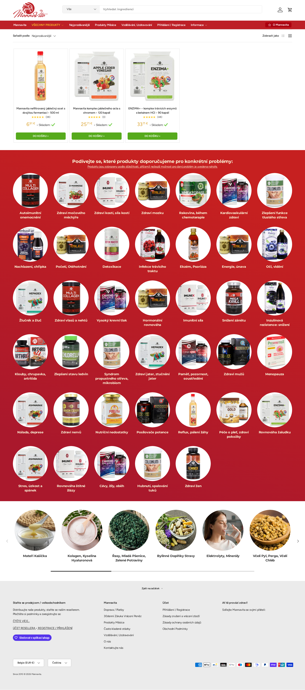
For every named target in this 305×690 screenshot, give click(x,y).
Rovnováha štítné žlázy (71, 488)
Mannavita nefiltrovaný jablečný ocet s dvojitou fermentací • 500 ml (40, 110)
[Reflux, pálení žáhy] (193, 409)
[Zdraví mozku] (152, 190)
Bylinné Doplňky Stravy (176, 556)
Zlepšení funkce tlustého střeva (274, 215)
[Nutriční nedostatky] (111, 409)
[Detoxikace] (111, 244)
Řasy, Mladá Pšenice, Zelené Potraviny (129, 558)
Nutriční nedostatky (111, 432)
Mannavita (19, 25)
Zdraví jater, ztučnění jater (152, 376)
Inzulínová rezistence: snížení (275, 322)
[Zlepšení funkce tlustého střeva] (274, 190)
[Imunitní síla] (193, 297)
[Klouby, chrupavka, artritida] (30, 351)
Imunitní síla (193, 320)
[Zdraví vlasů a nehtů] (71, 297)
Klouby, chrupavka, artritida (30, 376)
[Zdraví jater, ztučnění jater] (152, 351)
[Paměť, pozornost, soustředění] (193, 351)
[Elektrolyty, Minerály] (222, 530)
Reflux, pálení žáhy (193, 432)
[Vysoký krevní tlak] (111, 297)
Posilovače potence (152, 432)
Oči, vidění (274, 267)
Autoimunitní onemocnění (30, 215)
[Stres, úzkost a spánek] (30, 463)
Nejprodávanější (79, 25)
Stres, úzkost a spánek (30, 488)
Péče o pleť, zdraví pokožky (234, 434)
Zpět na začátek (151, 588)
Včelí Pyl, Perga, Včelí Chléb (270, 558)
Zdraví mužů (234, 374)
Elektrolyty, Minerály (223, 556)
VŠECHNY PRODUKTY (46, 25)
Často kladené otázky (117, 628)
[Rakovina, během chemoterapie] (193, 190)
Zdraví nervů (71, 432)
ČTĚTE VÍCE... (21, 621)
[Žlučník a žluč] (30, 297)
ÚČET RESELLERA (24, 628)
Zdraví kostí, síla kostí (111, 213)
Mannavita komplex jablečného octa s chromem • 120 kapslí (96, 110)
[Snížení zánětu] (234, 297)
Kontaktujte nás (113, 647)
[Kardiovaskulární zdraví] (234, 190)
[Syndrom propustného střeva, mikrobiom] (111, 351)
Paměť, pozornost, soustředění (193, 376)
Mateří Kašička (35, 556)
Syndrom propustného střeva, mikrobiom (111, 378)
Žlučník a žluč (30, 320)
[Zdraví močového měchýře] (71, 190)
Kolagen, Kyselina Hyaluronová (82, 558)
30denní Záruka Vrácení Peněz (123, 616)
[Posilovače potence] (152, 409)
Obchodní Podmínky (175, 628)
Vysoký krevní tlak (112, 320)
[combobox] (162, 9)
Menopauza (274, 374)
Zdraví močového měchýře (71, 215)
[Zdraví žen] (193, 463)
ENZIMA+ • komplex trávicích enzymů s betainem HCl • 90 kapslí (152, 110)
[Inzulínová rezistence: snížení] (274, 297)
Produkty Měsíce (105, 25)
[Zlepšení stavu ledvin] (71, 351)
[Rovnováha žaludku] (274, 409)
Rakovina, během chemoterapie (193, 215)
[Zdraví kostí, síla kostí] (111, 190)
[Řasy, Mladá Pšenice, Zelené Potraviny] (128, 530)
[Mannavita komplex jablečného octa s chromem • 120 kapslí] (97, 76)
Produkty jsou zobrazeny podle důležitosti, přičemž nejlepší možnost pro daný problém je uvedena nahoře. (153, 166)
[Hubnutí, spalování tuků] (152, 463)
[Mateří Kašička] (34, 530)
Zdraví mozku (152, 213)
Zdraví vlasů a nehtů (71, 320)
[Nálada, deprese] (30, 409)
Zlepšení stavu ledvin (71, 374)
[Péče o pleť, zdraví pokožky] (234, 409)
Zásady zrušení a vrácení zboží (181, 616)
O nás (107, 641)
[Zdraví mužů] (234, 351)
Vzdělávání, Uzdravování (136, 25)
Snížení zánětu (234, 320)
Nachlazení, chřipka (30, 267)
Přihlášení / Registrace (171, 25)
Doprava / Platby (114, 609)
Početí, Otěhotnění (71, 267)
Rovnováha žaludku (275, 432)
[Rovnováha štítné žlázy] (71, 463)
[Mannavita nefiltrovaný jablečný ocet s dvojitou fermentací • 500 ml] (41, 76)
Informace (197, 25)
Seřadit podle (21, 35)
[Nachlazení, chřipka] (30, 244)
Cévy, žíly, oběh (112, 486)
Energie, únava (234, 267)
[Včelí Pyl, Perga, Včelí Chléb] (270, 530)
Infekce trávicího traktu (152, 269)
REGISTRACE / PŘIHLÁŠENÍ (54, 628)
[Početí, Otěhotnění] (71, 244)
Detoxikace (112, 267)
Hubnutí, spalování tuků (152, 488)
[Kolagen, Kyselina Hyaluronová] (81, 530)
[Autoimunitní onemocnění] (30, 190)
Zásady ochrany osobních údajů (182, 622)
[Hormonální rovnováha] (152, 297)
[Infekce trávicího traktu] (152, 244)
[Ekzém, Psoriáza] (193, 244)
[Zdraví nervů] (71, 409)
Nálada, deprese (30, 432)
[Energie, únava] (234, 244)
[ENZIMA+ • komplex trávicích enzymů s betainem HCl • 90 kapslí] (152, 76)
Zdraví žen (193, 486)
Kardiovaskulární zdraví (234, 215)
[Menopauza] (274, 351)
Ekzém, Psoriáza (193, 267)
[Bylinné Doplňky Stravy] (176, 530)
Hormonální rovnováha (152, 322)
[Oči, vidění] (274, 244)
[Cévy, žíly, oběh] (111, 463)
